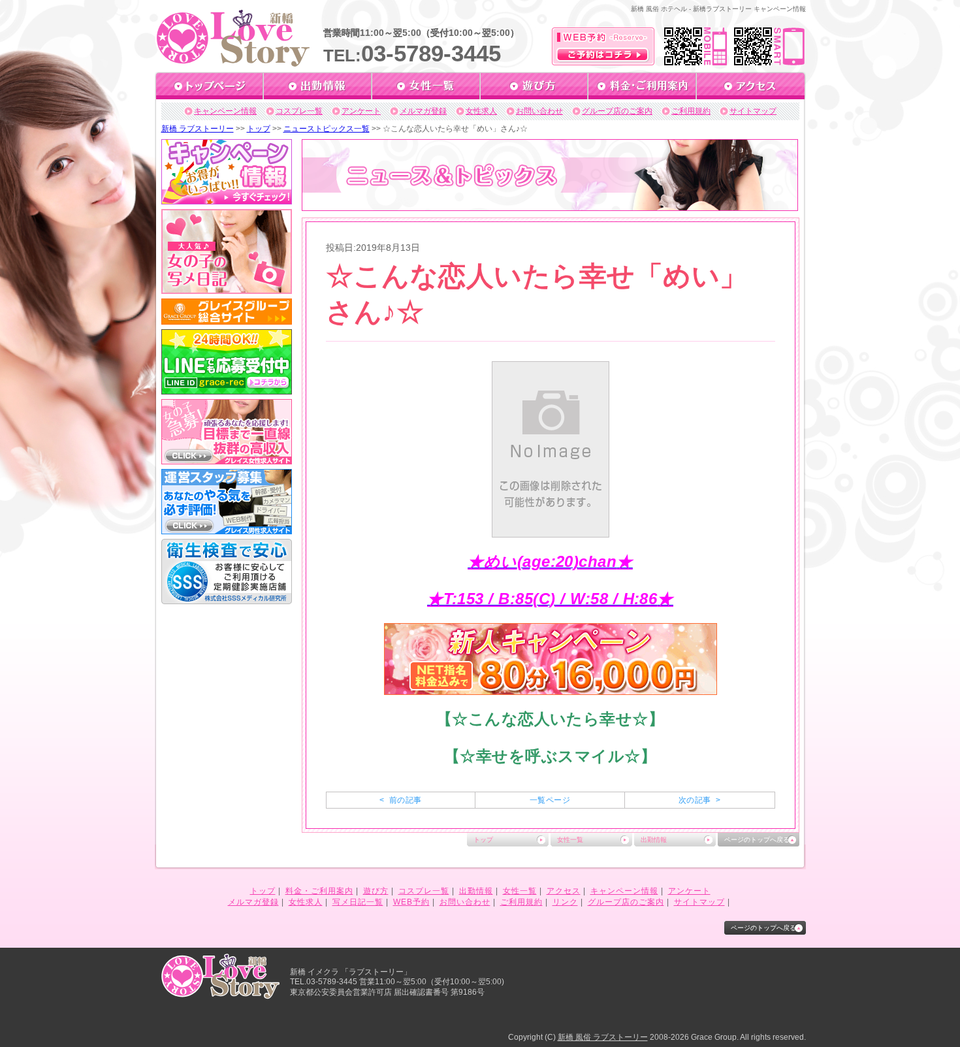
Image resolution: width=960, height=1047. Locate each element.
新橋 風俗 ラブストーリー (603, 1037)
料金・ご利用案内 (319, 890)
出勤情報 (654, 839)
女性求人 (481, 111)
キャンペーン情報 (225, 111)
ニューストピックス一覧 (326, 128)
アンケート (361, 111)
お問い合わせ (539, 111)
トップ (258, 128)
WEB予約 (411, 902)
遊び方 (376, 890)
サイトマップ (752, 111)
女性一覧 (570, 839)
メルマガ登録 (423, 111)
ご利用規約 (691, 111)
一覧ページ (550, 800)
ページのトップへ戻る (757, 839)
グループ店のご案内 (617, 111)
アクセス (564, 890)
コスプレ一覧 (299, 111)
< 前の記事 (400, 800)
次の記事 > (699, 800)
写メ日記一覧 (357, 902)
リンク (565, 902)
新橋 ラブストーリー (197, 128)
